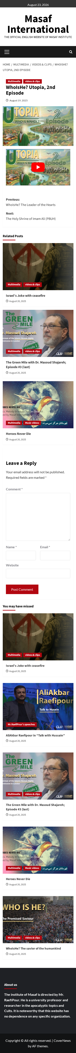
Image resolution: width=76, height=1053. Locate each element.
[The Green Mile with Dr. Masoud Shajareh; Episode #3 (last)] (38, 333)
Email (45, 547)
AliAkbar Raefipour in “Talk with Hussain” (35, 735)
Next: (31, 216)
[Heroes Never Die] (38, 404)
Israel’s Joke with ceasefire (25, 295)
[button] (70, 52)
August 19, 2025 (19, 100)
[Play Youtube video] (38, 167)
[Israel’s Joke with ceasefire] (38, 266)
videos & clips (32, 81)
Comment (14, 489)
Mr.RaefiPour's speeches (21, 724)
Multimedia (14, 81)
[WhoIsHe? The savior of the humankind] (38, 919)
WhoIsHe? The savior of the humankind (33, 948)
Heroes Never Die (18, 433)
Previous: (31, 202)
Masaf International (38, 24)
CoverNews (62, 1040)
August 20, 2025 (17, 301)
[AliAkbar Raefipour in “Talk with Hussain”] (38, 706)
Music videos (32, 423)
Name (11, 547)
